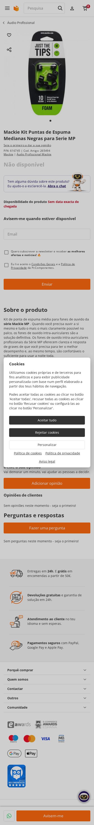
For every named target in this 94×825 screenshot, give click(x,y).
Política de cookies (28, 453)
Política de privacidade (62, 453)
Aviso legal (47, 461)
